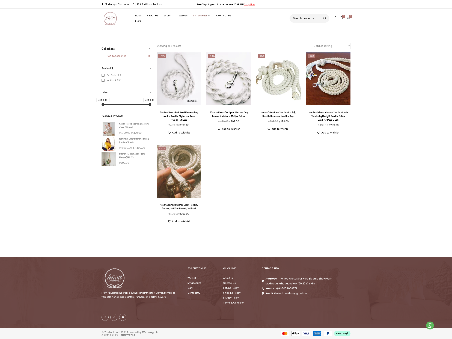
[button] (179, 132)
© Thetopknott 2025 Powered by (130, 332)
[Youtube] (122, 317)
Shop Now (249, 4)
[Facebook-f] (105, 317)
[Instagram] (113, 317)
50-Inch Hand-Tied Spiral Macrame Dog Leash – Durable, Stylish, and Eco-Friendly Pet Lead (179, 116)
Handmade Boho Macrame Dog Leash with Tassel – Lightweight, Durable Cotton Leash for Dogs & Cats (328, 116)
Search (324, 18)
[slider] (103, 104)
